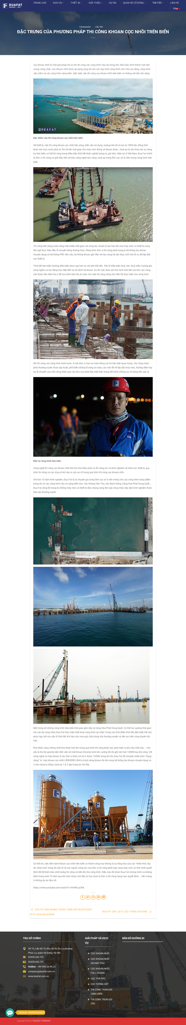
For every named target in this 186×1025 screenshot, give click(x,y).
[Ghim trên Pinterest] (98, 897)
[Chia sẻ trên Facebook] (82, 897)
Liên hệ (174, 2)
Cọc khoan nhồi (100, 953)
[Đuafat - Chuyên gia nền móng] (15, 5)
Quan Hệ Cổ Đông (133, 2)
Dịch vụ (57, 2)
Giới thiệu (94, 2)
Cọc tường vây (99, 984)
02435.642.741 (36, 957)
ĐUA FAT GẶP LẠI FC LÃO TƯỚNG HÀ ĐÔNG (125, 911)
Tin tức (156, 2)
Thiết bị (75, 2)
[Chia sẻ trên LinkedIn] (103, 897)
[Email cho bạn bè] (93, 897)
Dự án (112, 2)
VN (174, 8)
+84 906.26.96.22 (46, 966)
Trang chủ (39, 2)
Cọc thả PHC (98, 978)
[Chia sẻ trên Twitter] (87, 897)
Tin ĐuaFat (85, 27)
